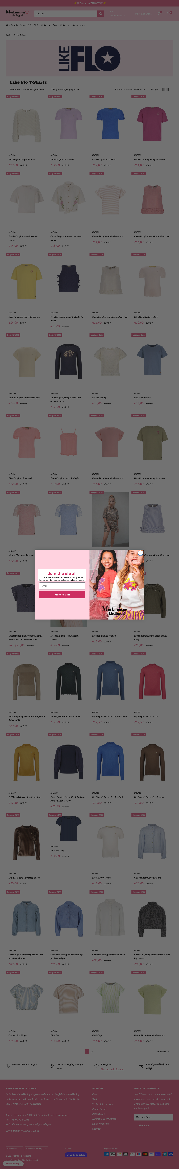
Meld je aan (62, 594)
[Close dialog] (140, 553)
